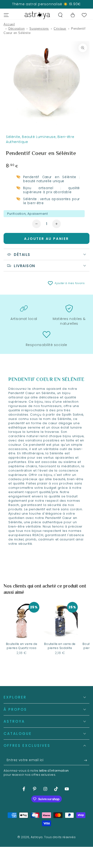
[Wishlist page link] (84, 15)
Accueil (9, 24)
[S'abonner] (86, 760)
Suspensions (39, 28)
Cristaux (60, 28)
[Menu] (6, 15)
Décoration (16, 28)
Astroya (37, 837)
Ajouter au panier (46, 238)
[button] (60, 15)
